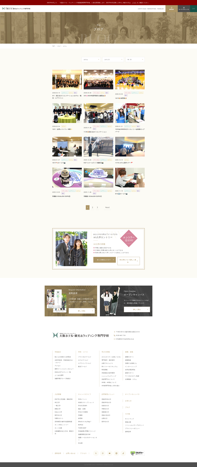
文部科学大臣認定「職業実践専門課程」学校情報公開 (151, 8)
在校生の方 (105, 405)
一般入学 (58, 405)
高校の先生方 (106, 415)
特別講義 (105, 370)
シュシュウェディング (109, 376)
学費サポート (59, 418)
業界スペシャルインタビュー (64, 369)
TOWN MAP (82, 428)
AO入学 (57, 402)
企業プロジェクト (107, 363)
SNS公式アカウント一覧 (63, 372)
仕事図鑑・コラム (131, 379)
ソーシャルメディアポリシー (134, 425)
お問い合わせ (70, 453)
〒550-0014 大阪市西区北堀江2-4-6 (128, 332)
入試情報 (58, 394)
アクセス (58, 366)
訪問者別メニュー (108, 394)
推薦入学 (58, 409)
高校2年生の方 (106, 399)
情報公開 (128, 422)
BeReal (80, 425)
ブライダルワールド (84, 357)
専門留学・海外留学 (108, 360)
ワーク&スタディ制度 (132, 376)
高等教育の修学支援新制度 (63, 421)
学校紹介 (58, 352)
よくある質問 (59, 375)
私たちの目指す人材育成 (63, 357)
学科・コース (83, 352)
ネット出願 (58, 428)
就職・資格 (129, 352)
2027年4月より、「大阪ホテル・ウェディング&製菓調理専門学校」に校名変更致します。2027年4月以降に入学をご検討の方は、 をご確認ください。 (98, 3)
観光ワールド (82, 366)
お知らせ (128, 401)
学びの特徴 (106, 352)
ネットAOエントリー (61, 425)
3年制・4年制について (109, 382)
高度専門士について (108, 379)
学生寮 (80, 443)
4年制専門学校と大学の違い (111, 386)
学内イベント (82, 399)
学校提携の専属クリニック (87, 431)
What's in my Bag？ (84, 421)
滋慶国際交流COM (84, 434)
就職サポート (129, 357)
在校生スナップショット (86, 402)
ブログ (59, 46)
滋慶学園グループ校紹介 (63, 378)
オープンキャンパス (132, 394)
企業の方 (105, 418)
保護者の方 (105, 412)
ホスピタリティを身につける (111, 357)
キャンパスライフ (84, 394)
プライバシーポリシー (132, 428)
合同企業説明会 (130, 370)
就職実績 (128, 360)
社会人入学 (58, 412)
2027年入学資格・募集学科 (64, 399)
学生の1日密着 (83, 412)
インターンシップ (131, 366)
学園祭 (80, 415)
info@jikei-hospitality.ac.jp (125, 339)
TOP (53, 46)
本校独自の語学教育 (108, 373)
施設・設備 (81, 409)
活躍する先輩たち (131, 363)
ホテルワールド (83, 360)
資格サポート (129, 373)
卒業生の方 (105, 409)
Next (107, 207)
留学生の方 (58, 415)
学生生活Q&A (82, 405)
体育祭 (80, 418)
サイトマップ (129, 419)
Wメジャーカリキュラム (110, 366)
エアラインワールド (84, 363)
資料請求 (128, 431)
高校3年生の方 (106, 402)
